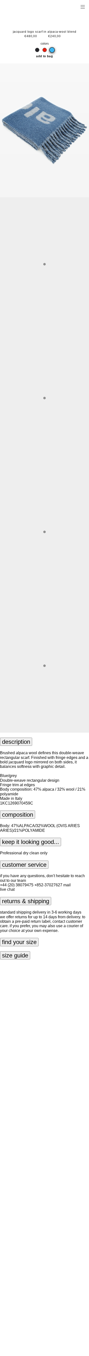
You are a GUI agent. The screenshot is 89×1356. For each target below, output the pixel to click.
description (16, 741)
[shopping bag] (75, 6)
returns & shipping (25, 901)
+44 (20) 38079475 (16, 885)
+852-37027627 (48, 885)
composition (17, 814)
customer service (24, 864)
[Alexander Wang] (24, 6)
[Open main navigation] (82, 6)
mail (67, 885)
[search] (67, 6)
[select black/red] (44, 50)
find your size (19, 942)
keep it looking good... (30, 841)
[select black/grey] (37, 50)
